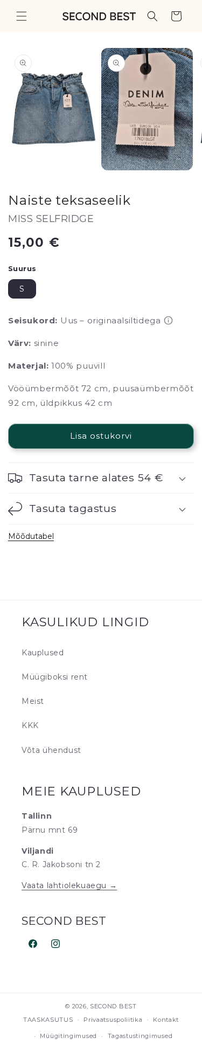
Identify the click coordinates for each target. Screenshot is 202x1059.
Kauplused (43, 652)
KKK (30, 725)
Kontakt (166, 1019)
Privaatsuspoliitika (112, 1019)
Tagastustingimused (140, 1036)
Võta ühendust (51, 750)
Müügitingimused (68, 1036)
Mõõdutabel (31, 536)
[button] (21, 16)
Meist (33, 701)
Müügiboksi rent (55, 677)
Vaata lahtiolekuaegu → (69, 885)
